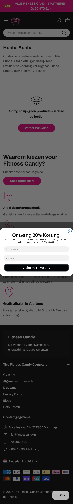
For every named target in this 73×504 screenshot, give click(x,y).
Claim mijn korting (36, 267)
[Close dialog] (70, 231)
